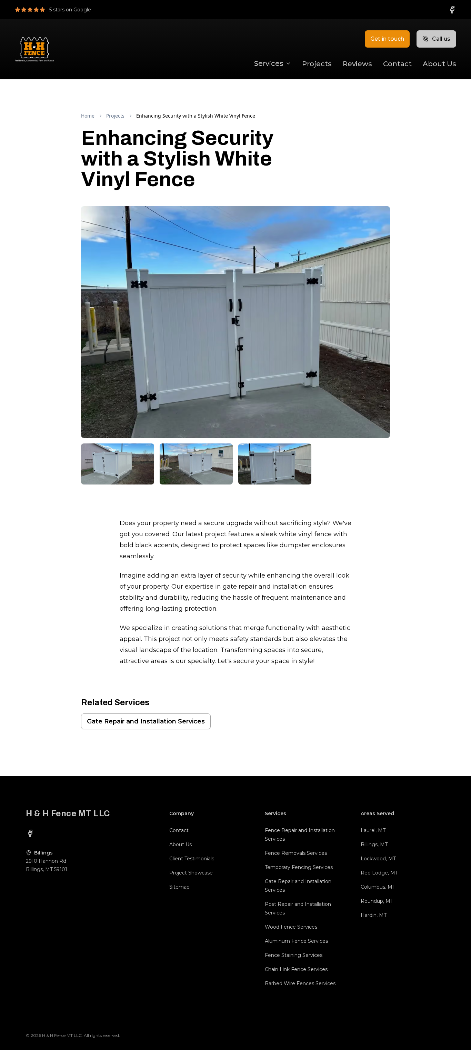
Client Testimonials (191, 859)
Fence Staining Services (293, 955)
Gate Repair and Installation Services (146, 721)
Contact (397, 64)
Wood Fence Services (291, 927)
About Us (439, 64)
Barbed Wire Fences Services (300, 983)
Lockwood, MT (378, 859)
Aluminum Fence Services (296, 941)
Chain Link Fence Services (296, 969)
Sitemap (179, 887)
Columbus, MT (378, 887)
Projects (317, 64)
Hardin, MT (374, 915)
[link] (195, 115)
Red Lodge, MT (379, 873)
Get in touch (387, 39)
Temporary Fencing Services (299, 867)
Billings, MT (374, 844)
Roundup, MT (377, 901)
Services (268, 63)
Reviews (357, 64)
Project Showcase (191, 873)
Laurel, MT (373, 830)
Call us (441, 39)
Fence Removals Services (296, 853)
